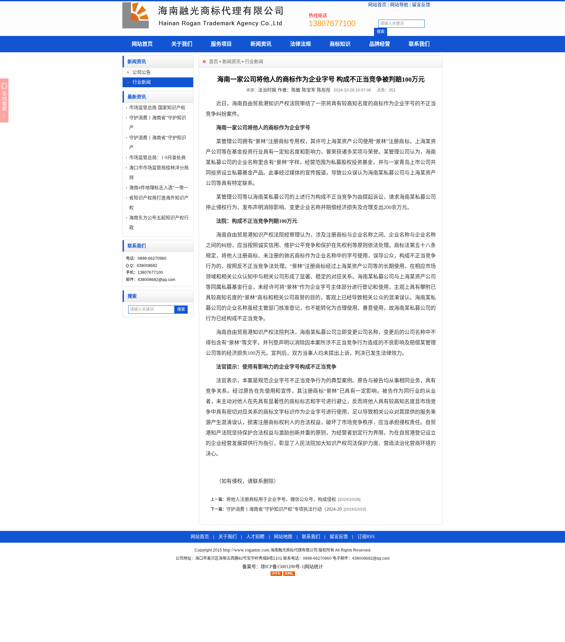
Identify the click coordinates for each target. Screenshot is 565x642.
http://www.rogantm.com (246, 550)
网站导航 (399, 4)
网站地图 (283, 536)
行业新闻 (141, 82)
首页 (213, 61)
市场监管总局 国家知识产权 (157, 107)
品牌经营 (379, 44)
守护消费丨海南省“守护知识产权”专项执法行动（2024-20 (284, 509)
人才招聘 (255, 536)
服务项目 (221, 44)
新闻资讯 (260, 44)
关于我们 (181, 44)
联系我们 (419, 44)
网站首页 (377, 4)
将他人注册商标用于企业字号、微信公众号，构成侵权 (281, 499)
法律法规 (300, 44)
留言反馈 (421, 4)
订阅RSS (366, 536)
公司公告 (141, 72)
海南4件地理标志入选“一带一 (158, 187)
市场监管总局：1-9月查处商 (157, 157)
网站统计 (314, 566)
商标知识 (340, 44)
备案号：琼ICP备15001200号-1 (273, 566)
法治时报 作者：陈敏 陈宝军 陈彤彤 (294, 90)
